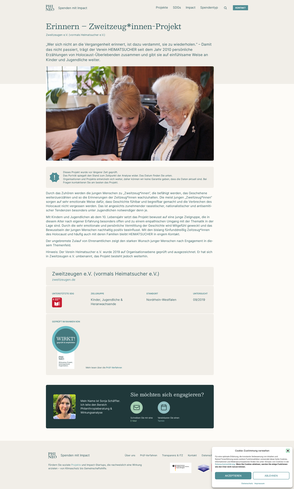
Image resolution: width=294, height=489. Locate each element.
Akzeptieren (233, 475)
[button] (287, 450)
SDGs (177, 7)
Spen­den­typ (209, 7)
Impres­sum (259, 483)
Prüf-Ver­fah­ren (148, 455)
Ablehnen (271, 475)
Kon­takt (240, 7)
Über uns (130, 455)
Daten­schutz (247, 483)
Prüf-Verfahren (114, 367)
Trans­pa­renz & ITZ (172, 455)
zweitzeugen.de (63, 279)
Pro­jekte (162, 7)
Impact (190, 7)
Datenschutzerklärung (225, 464)
